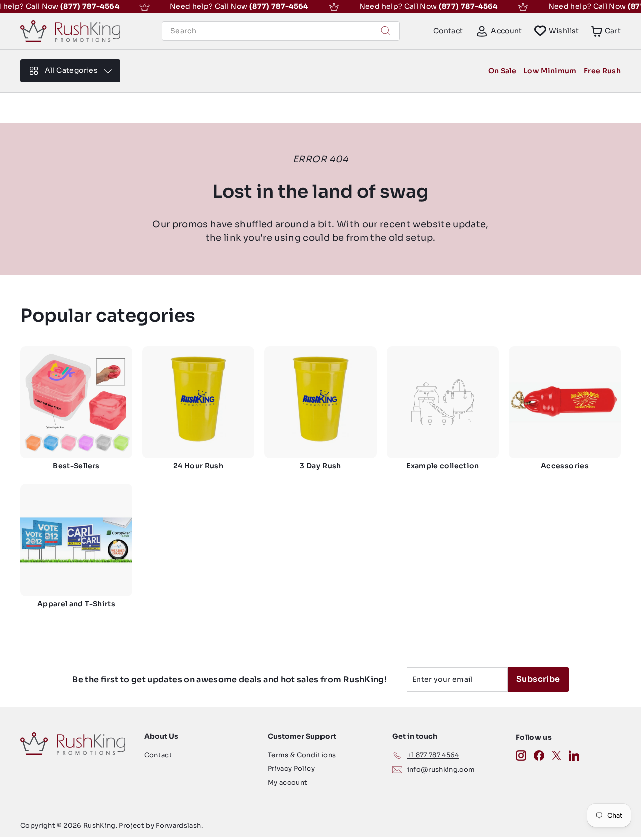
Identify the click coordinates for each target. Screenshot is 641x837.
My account (288, 782)
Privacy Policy (291, 768)
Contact (448, 30)
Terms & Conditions (302, 755)
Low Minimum (550, 70)
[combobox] (281, 31)
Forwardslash (178, 825)
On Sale (502, 70)
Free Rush (602, 70)
